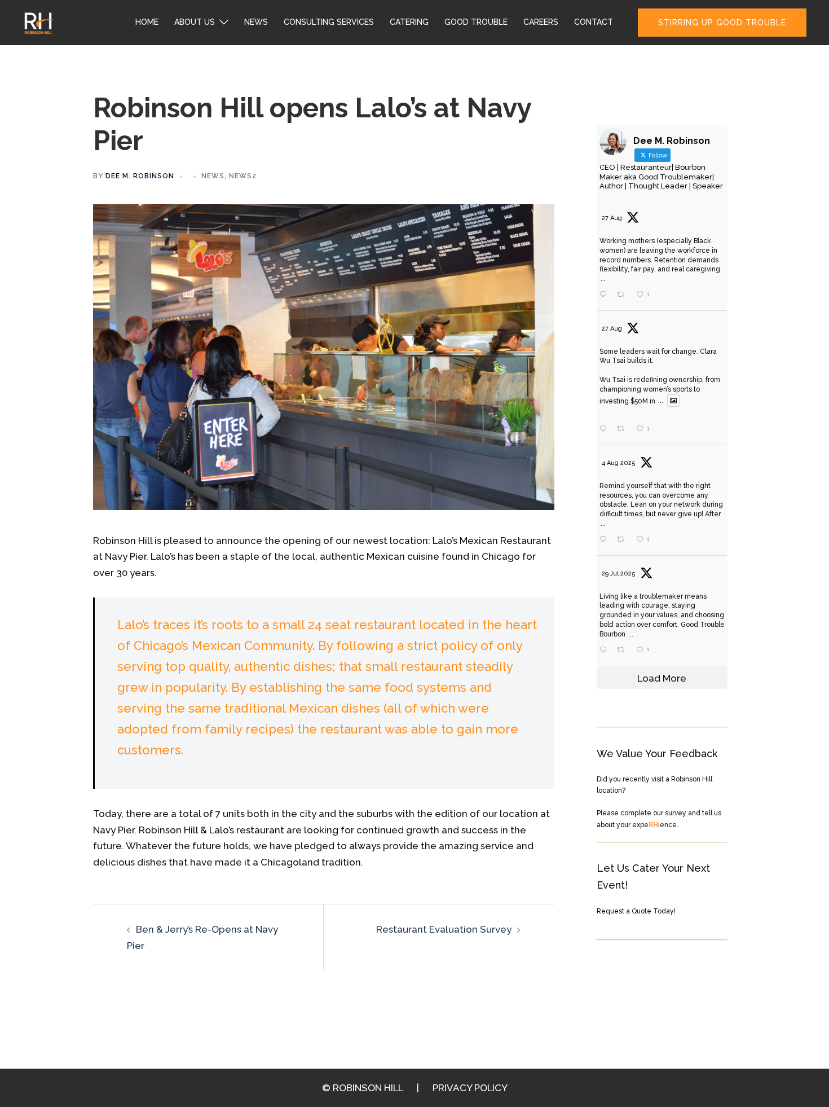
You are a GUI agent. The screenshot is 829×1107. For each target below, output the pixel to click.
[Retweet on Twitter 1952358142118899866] (623, 540)
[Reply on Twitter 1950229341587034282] (605, 650)
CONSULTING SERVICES (329, 22)
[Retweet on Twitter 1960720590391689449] (623, 295)
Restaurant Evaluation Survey (443, 929)
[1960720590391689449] (659, 295)
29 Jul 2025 (619, 573)
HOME (146, 22)
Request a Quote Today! (636, 911)
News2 (243, 176)
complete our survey (653, 813)
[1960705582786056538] (659, 430)
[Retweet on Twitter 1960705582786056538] (623, 429)
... (603, 279)
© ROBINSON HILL (362, 1087)
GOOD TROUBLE (476, 22)
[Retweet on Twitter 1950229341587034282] (623, 650)
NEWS (256, 22)
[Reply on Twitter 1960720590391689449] (605, 295)
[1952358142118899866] (659, 540)
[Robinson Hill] (38, 21)
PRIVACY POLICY (470, 1087)
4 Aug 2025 (619, 463)
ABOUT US (194, 22)
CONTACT (593, 22)
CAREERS (540, 22)
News (212, 176)
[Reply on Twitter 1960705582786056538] (605, 429)
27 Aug (612, 218)
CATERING (409, 22)
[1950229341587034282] (659, 650)
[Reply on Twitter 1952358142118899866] (605, 540)
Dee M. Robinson (139, 176)
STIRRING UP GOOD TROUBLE (722, 22)
